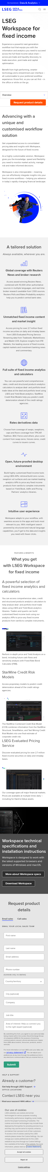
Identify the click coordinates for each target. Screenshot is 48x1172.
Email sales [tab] (7, 918)
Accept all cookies (24, 1152)
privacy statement (15, 1052)
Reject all (24, 1159)
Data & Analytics (28, 3)
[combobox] (24, 981)
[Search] (39, 9)
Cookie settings (24, 1167)
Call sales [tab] (22, 918)
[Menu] (44, 9)
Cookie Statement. (34, 1146)
